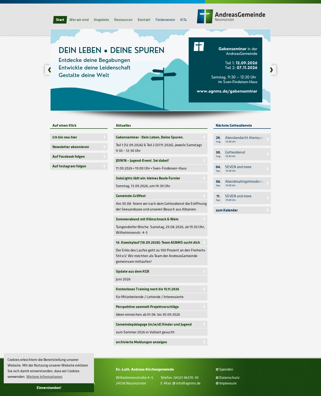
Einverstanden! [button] (49, 387)
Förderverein (165, 19)
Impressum (228, 383)
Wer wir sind (79, 19)
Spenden (226, 369)
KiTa (183, 19)
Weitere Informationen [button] (44, 376)
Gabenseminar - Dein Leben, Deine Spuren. (150, 137)
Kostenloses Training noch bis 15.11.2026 (147, 289)
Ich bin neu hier (64, 137)
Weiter (273, 70)
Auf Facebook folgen (68, 156)
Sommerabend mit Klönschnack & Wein (147, 219)
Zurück (48, 70)
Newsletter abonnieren (70, 147)
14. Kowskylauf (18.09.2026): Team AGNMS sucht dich (158, 242)
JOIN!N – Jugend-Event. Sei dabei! (142, 160)
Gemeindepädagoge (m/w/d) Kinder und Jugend (154, 324)
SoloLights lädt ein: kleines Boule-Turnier (148, 178)
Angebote (101, 19)
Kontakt (144, 19)
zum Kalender (227, 210)
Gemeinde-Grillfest (131, 196)
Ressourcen (123, 19)
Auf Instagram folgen (69, 166)
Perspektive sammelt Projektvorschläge (147, 306)
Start (60, 19)
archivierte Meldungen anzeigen (141, 342)
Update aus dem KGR (132, 271)
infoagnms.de (188, 383)
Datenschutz (229, 377)
